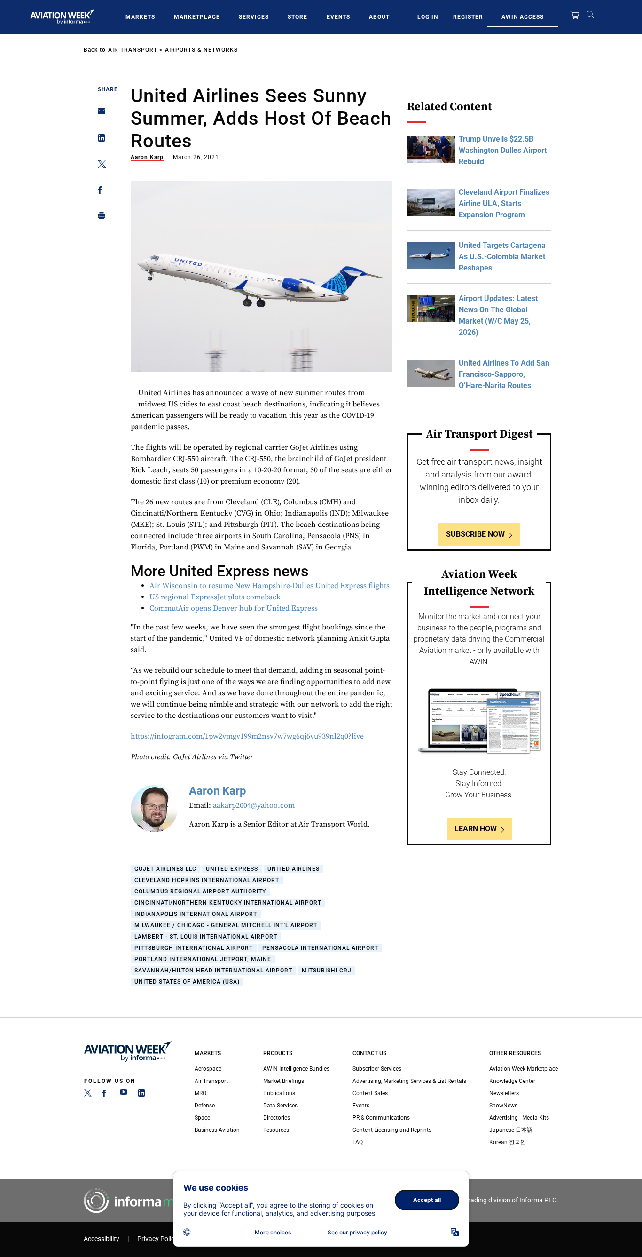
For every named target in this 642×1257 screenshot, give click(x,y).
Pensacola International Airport (320, 948)
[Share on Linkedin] (99, 140)
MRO (200, 1093)
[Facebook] (106, 1094)
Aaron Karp (147, 157)
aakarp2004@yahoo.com (254, 805)
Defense (205, 1105)
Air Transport (132, 50)
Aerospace (208, 1069)
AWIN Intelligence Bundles (296, 1069)
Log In (427, 17)
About (379, 17)
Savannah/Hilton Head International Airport (213, 970)
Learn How (475, 828)
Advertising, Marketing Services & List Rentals (409, 1081)
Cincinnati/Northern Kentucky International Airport (227, 902)
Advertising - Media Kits (519, 1117)
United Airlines (293, 869)
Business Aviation (217, 1130)
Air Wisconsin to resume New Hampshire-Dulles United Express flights (269, 585)
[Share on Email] (99, 114)
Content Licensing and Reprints (391, 1130)
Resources (276, 1130)
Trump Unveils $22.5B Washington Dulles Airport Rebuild (503, 150)
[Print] (99, 217)
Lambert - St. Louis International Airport (205, 936)
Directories (276, 1117)
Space (202, 1117)
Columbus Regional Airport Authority (200, 891)
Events (338, 17)
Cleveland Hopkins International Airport (206, 880)
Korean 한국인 (507, 1142)
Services (254, 17)
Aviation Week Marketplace (523, 1069)
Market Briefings (283, 1081)
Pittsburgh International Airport (193, 948)
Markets (140, 17)
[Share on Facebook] (99, 192)
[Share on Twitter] (99, 166)
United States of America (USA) (187, 982)
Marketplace (197, 17)
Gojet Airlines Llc (165, 869)
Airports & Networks (201, 50)
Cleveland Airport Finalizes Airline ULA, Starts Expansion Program (504, 203)
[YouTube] (123, 1094)
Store (297, 17)
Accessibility (101, 1239)
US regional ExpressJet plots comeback (215, 597)
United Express (232, 869)
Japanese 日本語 (510, 1130)
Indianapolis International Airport (195, 914)
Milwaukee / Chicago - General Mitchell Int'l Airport (225, 925)
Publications (279, 1093)
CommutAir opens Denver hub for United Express (233, 608)
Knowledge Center (512, 1081)
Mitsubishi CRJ (327, 970)
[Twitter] (88, 1094)
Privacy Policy (157, 1239)
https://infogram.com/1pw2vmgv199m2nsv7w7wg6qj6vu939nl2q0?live (247, 736)
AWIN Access (522, 17)
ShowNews (503, 1105)
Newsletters (504, 1093)
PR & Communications (381, 1117)
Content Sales (370, 1093)
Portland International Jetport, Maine (202, 959)
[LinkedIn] (141, 1094)
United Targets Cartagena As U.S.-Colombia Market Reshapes (502, 256)
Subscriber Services (376, 1069)
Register (468, 17)
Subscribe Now (475, 534)
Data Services (280, 1105)
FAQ (357, 1142)
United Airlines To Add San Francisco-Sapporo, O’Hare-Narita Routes (504, 374)
